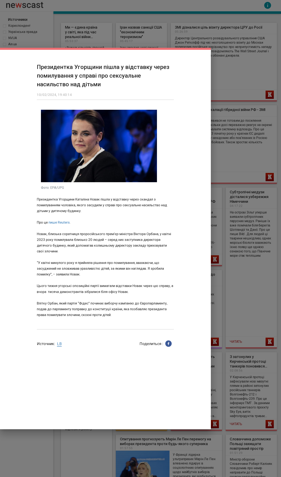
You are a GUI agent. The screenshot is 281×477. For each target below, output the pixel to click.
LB (59, 343)
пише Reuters (59, 222)
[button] (168, 343)
